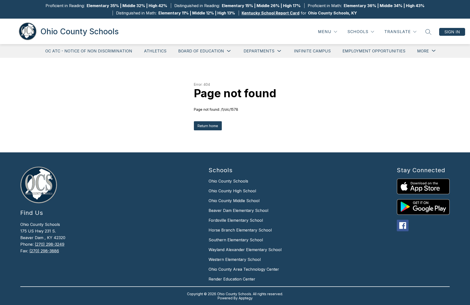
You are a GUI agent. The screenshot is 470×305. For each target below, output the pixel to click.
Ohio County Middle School (234, 200)
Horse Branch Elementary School (240, 230)
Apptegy (246, 298)
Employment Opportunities (373, 51)
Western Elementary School (235, 259)
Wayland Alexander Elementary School (245, 249)
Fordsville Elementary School (236, 220)
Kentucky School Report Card (270, 13)
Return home (208, 126)
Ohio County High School (232, 190)
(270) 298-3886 (44, 250)
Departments (259, 51)
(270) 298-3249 (49, 244)
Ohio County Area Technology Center (244, 269)
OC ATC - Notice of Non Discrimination (88, 51)
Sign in (452, 31)
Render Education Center (232, 279)
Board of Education (201, 51)
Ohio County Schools (228, 181)
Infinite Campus (312, 51)
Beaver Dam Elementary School (238, 210)
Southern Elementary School (236, 239)
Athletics (155, 51)
